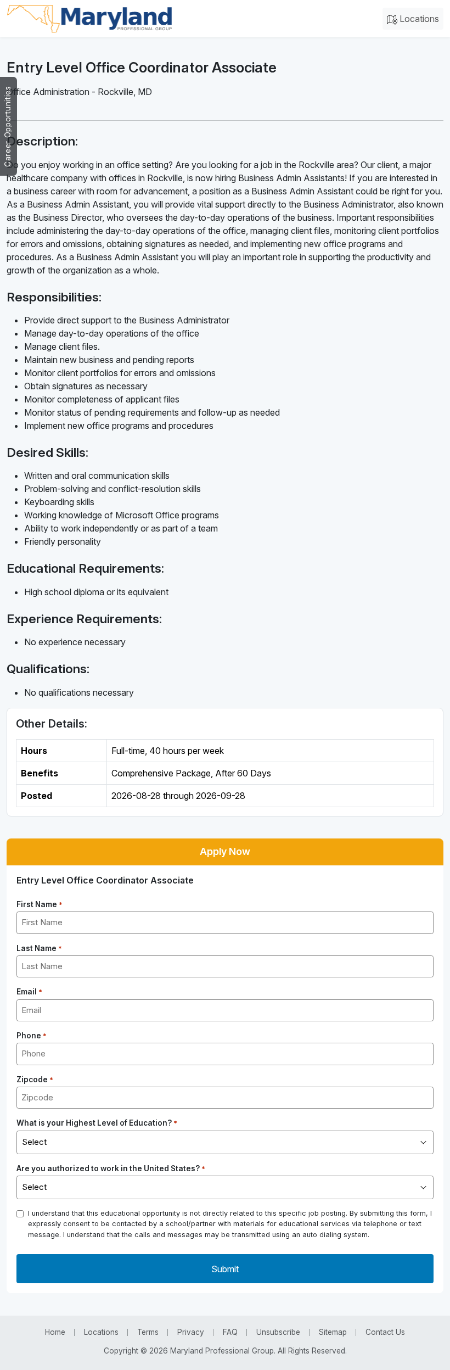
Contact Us (385, 1332)
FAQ (230, 1332)
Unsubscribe (278, 1332)
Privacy (190, 1332)
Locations (418, 18)
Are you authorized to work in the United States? (110, 1168)
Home (55, 1332)
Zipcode (34, 1079)
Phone (31, 1035)
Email (29, 991)
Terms (148, 1332)
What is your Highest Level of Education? (96, 1123)
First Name (39, 904)
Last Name (39, 948)
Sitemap (333, 1332)
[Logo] (89, 18)
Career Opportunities (7, 126)
